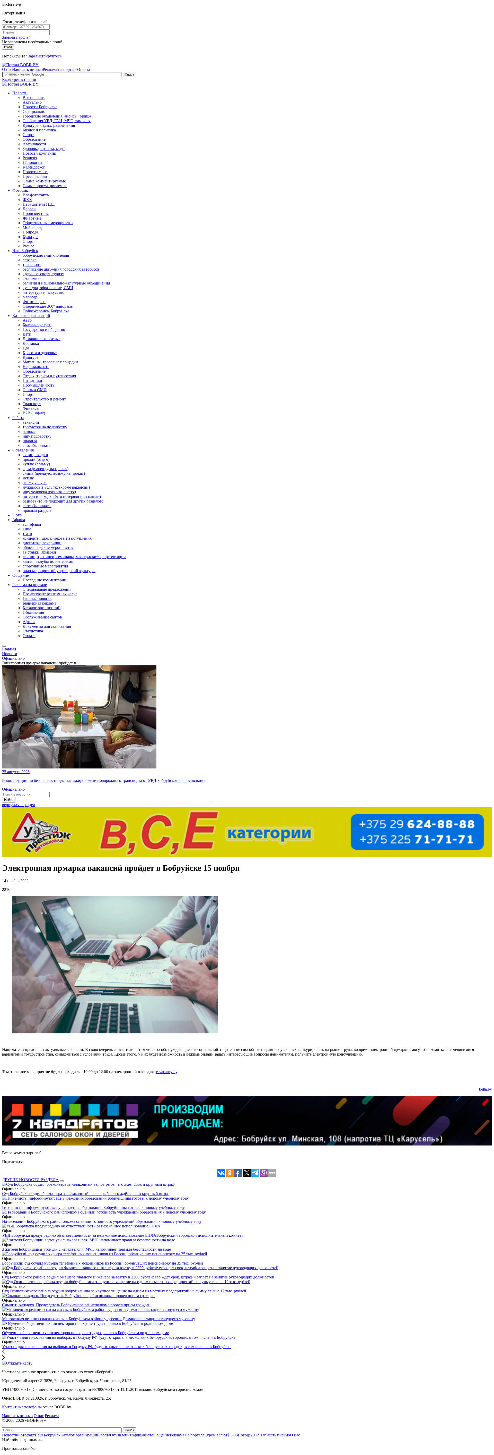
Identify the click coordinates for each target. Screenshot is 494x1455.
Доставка (31, 343)
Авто (27, 320)
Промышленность (38, 385)
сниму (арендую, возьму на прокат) (54, 473)
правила (30, 441)
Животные (32, 218)
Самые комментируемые (44, 181)
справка (30, 260)
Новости (20, 93)
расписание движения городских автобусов (61, 269)
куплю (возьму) (36, 464)
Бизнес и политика (39, 130)
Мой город (32, 227)
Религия (30, 158)
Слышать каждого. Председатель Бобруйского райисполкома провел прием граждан (76, 1305)
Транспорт (32, 404)
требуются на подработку (45, 427)
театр (27, 533)
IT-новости (32, 162)
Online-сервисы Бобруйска (46, 311)
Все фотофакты (36, 195)
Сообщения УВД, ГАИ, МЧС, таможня (57, 121)
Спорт (28, 134)
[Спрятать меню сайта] (4, 1426)
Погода (248, 1435)
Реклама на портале (60, 69)
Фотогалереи (34, 301)
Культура (30, 237)
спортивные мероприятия (45, 566)
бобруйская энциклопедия (46, 255)
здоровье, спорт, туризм (43, 274)
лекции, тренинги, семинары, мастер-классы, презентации (74, 557)
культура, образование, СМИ (48, 288)
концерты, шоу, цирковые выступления (57, 538)
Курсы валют (221, 1435)
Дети (27, 334)
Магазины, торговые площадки (50, 362)
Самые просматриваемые (45, 185)
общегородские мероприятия (48, 547)
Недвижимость (36, 366)
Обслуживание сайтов (42, 617)
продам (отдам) (36, 459)
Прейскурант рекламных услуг (50, 594)
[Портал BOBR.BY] (20, 65)
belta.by (485, 1089)
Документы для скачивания (47, 626)
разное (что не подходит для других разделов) (63, 501)
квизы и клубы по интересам (48, 561)
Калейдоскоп (34, 167)
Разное (28, 246)
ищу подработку (37, 436)
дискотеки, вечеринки (42, 543)
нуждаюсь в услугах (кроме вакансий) (56, 487)
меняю (28, 478)
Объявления (23, 450)
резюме (29, 431)
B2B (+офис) (34, 413)
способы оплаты (37, 445)
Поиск (129, 75)
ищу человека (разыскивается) (49, 492)
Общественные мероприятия (48, 223)
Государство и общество (44, 329)
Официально (34, 111)
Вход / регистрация (19, 79)
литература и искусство (43, 292)
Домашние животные (41, 339)
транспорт (32, 264)
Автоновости (34, 144)
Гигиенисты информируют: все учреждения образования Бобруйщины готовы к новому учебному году (93, 1207)
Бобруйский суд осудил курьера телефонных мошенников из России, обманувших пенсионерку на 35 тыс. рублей (102, 1263)
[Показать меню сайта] (4, 646)
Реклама (52, 1416)
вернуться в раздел (18, 804)
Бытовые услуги (37, 325)
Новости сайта (35, 172)
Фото (17, 515)
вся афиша (32, 524)
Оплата (83, 69)
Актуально (32, 102)
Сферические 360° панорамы (48, 306)
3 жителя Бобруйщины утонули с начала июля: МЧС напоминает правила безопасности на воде (86, 1249)
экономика (32, 278)
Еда (26, 348)
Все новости (34, 97)
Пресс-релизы (35, 176)
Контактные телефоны (22, 1407)
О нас (7, 69)
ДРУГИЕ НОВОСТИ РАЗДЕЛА (30, 1179)
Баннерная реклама (39, 603)
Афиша (18, 519)
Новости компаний (39, 153)
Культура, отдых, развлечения (49, 125)
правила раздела (37, 510)
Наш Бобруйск (25, 250)
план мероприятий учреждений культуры (59, 570)
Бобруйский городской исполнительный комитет (199, 1235)
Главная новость (37, 598)
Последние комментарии (44, 580)
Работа (18, 417)
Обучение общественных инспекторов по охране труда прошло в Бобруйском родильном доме (85, 1333)
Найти (8, 800)
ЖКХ (27, 199)
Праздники (32, 380)
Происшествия (36, 213)
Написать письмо (27, 69)
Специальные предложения (47, 589)
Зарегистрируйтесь (44, 56)
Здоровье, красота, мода (44, 148)
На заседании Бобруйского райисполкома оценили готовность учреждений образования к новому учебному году (102, 1221)
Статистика (33, 631)
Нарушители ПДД (39, 204)
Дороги (29, 209)
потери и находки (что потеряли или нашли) (62, 496)
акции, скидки (35, 455)
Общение (20, 575)
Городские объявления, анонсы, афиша (57, 116)
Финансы (31, 408)
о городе (30, 297)
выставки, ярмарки (39, 552)
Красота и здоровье (40, 352)
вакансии (31, 422)
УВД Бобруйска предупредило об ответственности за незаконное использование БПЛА (79, 1235)
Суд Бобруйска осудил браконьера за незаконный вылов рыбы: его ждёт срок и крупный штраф (86, 1193)
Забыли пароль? (16, 37)
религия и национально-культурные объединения (66, 283)
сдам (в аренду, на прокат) (45, 468)
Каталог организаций (31, 315)
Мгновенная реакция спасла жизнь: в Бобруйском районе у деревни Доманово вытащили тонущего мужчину (98, 1319)
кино (27, 529)
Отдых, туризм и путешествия (49, 376)
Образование (34, 139)
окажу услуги (35, 482)
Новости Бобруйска (40, 107)
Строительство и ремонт (44, 399)
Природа (30, 232)
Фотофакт (21, 190)
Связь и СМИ (35, 390)
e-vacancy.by (166, 1071)
